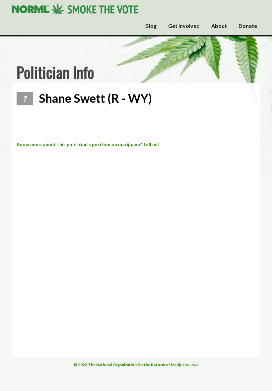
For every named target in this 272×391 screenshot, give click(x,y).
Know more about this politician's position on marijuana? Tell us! (88, 144)
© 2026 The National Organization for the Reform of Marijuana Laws (136, 364)
